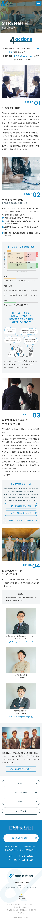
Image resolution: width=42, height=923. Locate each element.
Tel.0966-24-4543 (21, 856)
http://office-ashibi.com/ (22, 642)
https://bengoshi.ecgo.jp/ (22, 716)
